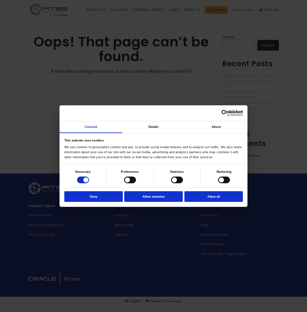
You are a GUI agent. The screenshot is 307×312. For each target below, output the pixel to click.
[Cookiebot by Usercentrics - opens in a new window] (224, 113)
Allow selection (153, 196)
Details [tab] (153, 126)
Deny (93, 196)
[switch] (130, 180)
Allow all (213, 196)
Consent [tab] (91, 126)
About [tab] (216, 126)
